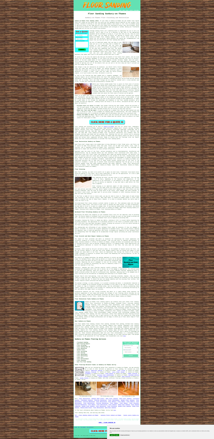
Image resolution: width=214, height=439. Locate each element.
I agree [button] (112, 435)
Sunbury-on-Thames (109, 126)
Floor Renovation (101, 406)
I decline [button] (116, 435)
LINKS (123, 10)
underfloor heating (96, 370)
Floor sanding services (82, 331)
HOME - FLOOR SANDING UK (107, 422)
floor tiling (121, 370)
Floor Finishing (112, 406)
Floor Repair (121, 401)
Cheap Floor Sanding (124, 404)
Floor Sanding (113, 404)
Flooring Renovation (100, 400)
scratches (100, 289)
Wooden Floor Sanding (127, 400)
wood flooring (126, 376)
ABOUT (127, 10)
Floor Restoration (84, 398)
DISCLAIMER (136, 10)
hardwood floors (96, 216)
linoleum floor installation (105, 375)
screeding (88, 373)
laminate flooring (90, 372)
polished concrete (134, 375)
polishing (77, 221)
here (124, 336)
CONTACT (131, 10)
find (79, 323)
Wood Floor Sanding (112, 398)
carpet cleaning (103, 376)
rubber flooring (132, 373)
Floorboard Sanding (87, 400)
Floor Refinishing (98, 407)
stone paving (109, 373)
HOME (120, 10)
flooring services (134, 313)
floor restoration (97, 307)
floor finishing (119, 307)
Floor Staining (134, 403)
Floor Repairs (112, 401)
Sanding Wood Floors (98, 398)
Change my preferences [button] (124, 435)
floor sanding (94, 50)
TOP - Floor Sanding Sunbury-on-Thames (86, 415)
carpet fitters (84, 378)
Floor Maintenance (113, 400)
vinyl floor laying (118, 372)
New (78, 427)
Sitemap (75, 427)
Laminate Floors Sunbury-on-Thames (111, 415)
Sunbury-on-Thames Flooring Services (90, 339)
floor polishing (108, 307)
